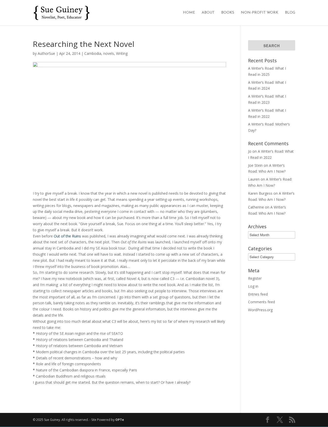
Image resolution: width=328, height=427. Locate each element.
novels (108, 53)
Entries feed (258, 294)
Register (255, 278)
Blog (290, 13)
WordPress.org (260, 309)
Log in (253, 286)
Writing (122, 53)
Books (227, 13)
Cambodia (92, 53)
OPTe (119, 420)
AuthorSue (46, 53)
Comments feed (261, 301)
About (208, 13)
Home (189, 13)
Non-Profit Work (259, 13)
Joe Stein (255, 165)
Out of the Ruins (67, 236)
